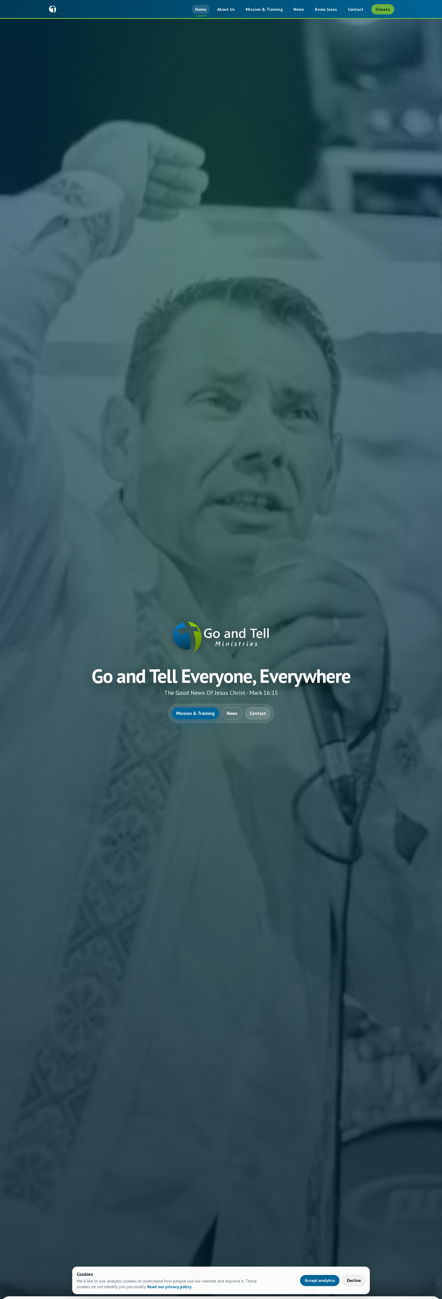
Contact (356, 9)
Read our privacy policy (169, 1286)
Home (200, 9)
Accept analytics (320, 1280)
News (298, 9)
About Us (226, 9)
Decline (354, 1280)
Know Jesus (326, 9)
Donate (383, 9)
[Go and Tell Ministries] (52, 9)
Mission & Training (264, 9)
